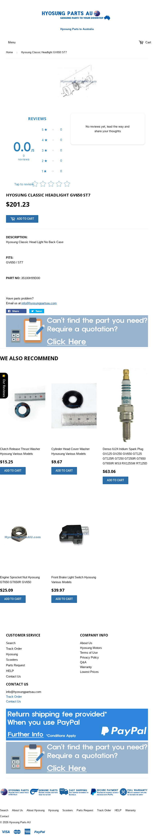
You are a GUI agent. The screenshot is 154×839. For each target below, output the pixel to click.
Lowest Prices (89, 671)
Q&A (83, 662)
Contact (4, 816)
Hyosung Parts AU (20, 822)
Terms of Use (89, 652)
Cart (148, 42)
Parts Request (15, 665)
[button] (51, 129)
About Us (86, 643)
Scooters (12, 659)
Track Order (14, 648)
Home (9, 52)
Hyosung (12, 654)
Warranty (86, 667)
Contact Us (13, 676)
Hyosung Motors (91, 647)
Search (10, 643)
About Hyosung (36, 810)
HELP (10, 670)
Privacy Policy (89, 657)
